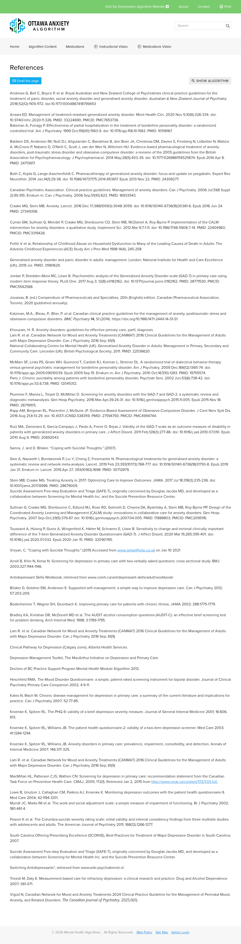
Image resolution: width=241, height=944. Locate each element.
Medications (75, 47)
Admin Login (180, 932)
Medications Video (157, 47)
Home (14, 47)
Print (227, 6)
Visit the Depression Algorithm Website (135, 6)
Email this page (28, 81)
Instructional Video (113, 47)
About (183, 6)
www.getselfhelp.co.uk (136, 550)
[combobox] (203, 25)
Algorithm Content (42, 47)
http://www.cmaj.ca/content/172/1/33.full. (184, 781)
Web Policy (144, 932)
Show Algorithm (212, 81)
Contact (204, 6)
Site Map (162, 932)
